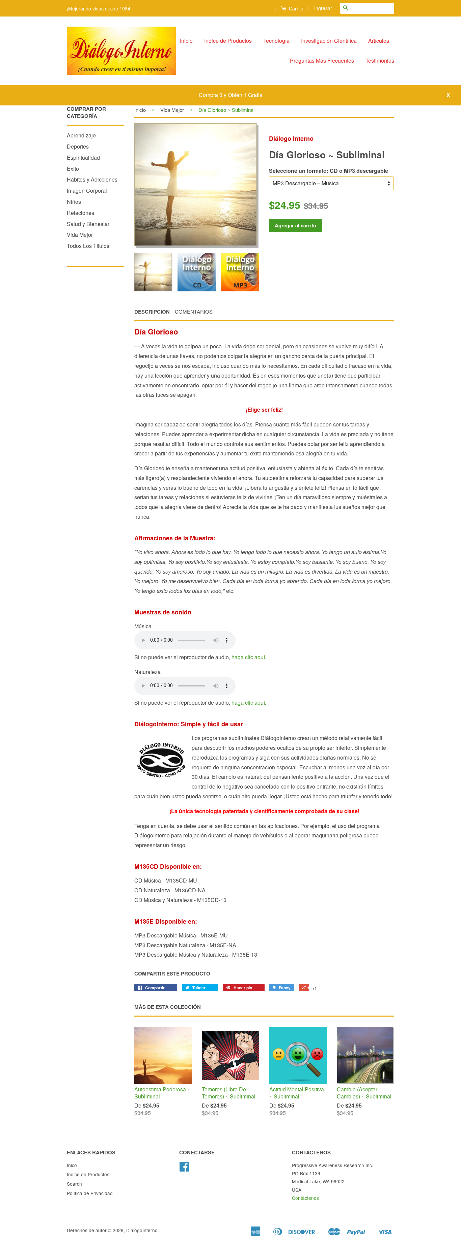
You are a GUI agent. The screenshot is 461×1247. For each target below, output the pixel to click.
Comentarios (194, 311)
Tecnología (276, 40)
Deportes (78, 146)
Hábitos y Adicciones (92, 179)
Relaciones (80, 213)
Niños (74, 201)
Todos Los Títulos (88, 246)
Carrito (295, 8)
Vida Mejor (80, 234)
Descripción (152, 311)
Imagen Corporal (87, 190)
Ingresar (323, 8)
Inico (72, 1165)
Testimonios (379, 60)
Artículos (378, 40)
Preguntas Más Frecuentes (322, 60)
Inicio (186, 40)
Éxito (73, 168)
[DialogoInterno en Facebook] (184, 1168)
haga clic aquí (248, 657)
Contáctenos (305, 1197)
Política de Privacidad (90, 1193)
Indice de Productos (228, 40)
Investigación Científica (329, 40)
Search (74, 1183)
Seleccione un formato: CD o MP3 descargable (328, 170)
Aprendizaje (81, 135)
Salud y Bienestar (88, 224)
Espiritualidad (83, 157)
